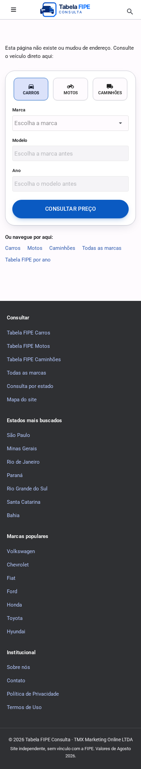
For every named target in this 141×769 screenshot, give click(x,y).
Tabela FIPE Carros (28, 332)
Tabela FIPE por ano (28, 260)
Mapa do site (22, 399)
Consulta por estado (30, 386)
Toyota (15, 618)
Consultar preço (70, 209)
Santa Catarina (23, 502)
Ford (12, 591)
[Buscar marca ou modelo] (130, 11)
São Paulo (18, 435)
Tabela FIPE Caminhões (34, 359)
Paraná (15, 475)
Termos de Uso (24, 707)
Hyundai (16, 631)
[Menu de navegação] (13, 9)
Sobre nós (18, 667)
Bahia (13, 515)
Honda (14, 604)
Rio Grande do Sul (27, 489)
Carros (13, 248)
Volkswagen (21, 551)
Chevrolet (18, 564)
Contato (16, 681)
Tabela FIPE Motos (28, 346)
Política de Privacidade (33, 694)
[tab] (31, 89)
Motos (34, 248)
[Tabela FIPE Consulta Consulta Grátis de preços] (70, 9)
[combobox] (70, 123)
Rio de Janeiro (23, 462)
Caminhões (62, 248)
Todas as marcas (101, 248)
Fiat (11, 578)
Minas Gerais (22, 448)
